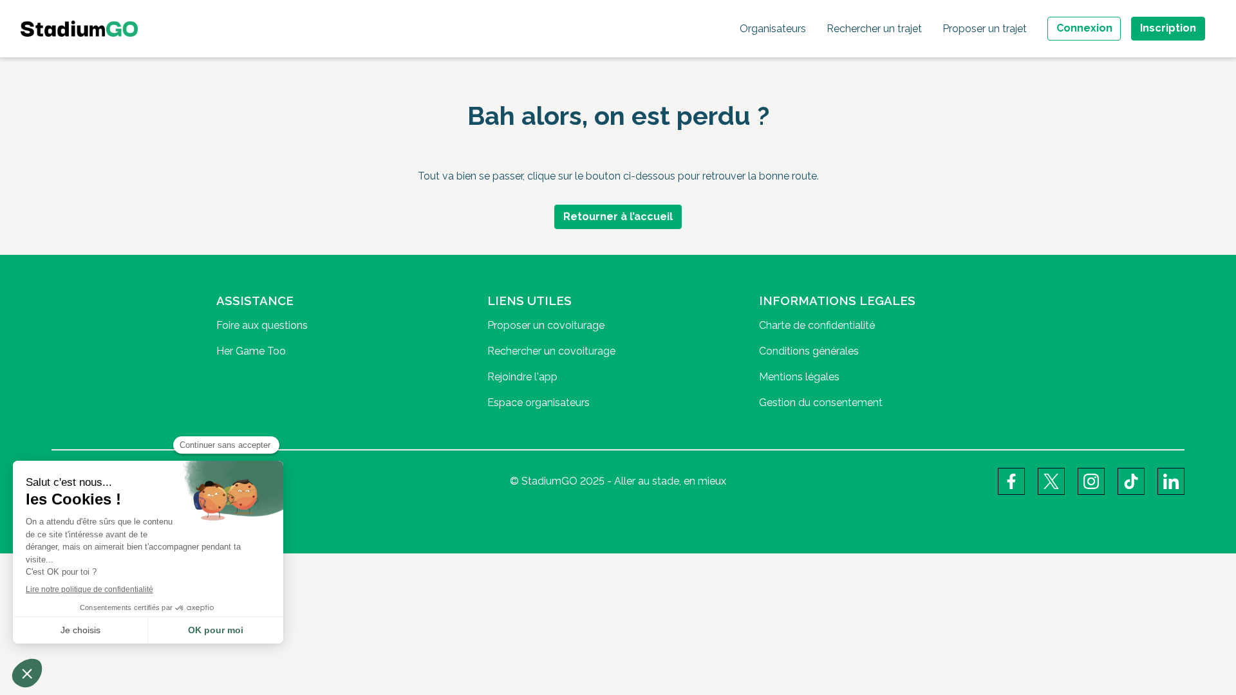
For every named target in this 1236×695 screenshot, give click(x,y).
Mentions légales (799, 377)
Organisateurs (773, 29)
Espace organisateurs (538, 402)
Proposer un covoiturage (545, 325)
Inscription (1168, 28)
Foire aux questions (262, 325)
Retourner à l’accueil (618, 216)
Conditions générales (809, 351)
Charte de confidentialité (817, 325)
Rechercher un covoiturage (551, 351)
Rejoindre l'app (522, 377)
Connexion (1084, 28)
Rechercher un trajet (874, 29)
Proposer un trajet (984, 29)
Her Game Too (251, 351)
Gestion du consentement (821, 402)
